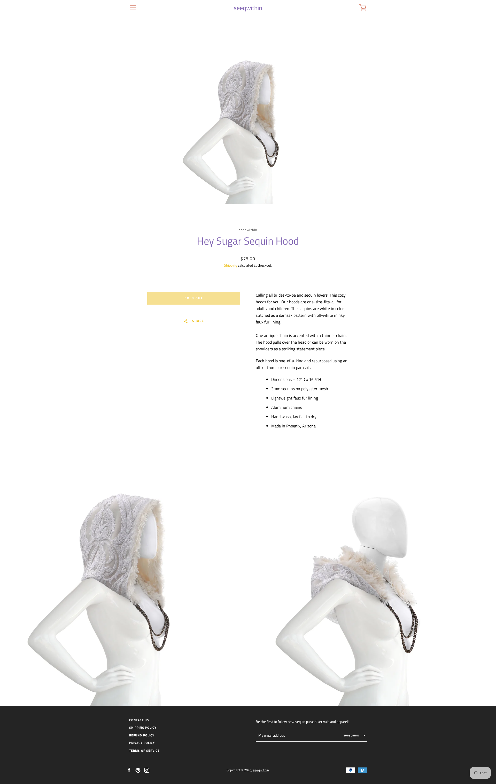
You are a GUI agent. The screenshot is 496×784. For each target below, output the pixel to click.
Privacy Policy (142, 742)
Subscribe (352, 735)
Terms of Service (144, 750)
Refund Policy (141, 735)
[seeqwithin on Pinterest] (138, 770)
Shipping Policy (143, 727)
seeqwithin (248, 8)
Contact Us (139, 720)
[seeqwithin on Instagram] (146, 770)
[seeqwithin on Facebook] (129, 770)
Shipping (230, 265)
